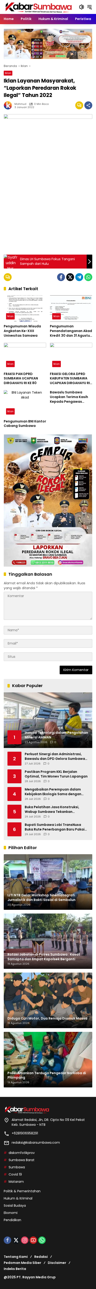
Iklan (8, 73)
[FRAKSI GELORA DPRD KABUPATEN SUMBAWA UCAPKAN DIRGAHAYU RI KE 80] (71, 356)
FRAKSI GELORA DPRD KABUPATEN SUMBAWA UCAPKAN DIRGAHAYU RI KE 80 (70, 378)
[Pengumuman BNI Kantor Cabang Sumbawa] (25, 403)
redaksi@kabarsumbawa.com (36, 1142)
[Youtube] (33, 1240)
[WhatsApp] (88, 277)
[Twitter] (70, 277)
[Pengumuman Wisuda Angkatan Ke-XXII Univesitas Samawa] (25, 308)
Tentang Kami (16, 1256)
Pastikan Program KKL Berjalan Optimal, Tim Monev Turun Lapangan (56, 774)
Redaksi (41, 1256)
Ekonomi (10, 1212)
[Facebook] (61, 277)
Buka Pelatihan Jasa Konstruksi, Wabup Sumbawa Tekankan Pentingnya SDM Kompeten (52, 809)
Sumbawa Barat (21, 1160)
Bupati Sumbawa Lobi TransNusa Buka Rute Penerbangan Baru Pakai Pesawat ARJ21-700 (55, 827)
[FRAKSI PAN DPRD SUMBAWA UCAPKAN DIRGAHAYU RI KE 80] (25, 356)
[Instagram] (24, 1240)
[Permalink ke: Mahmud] (9, 105)
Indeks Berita (15, 1268)
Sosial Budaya (15, 1205)
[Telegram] (79, 277)
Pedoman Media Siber (22, 1262)
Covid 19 (15, 1174)
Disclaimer (57, 1262)
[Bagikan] (88, 105)
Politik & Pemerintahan (22, 1191)
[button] (81, 7)
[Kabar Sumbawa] (39, 6)
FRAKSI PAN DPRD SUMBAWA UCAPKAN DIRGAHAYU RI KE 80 (21, 378)
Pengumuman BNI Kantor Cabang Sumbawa (25, 423)
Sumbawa (17, 1167)
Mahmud (20, 104)
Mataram (16, 1181)
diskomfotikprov (22, 1152)
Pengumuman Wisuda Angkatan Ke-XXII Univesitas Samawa (22, 331)
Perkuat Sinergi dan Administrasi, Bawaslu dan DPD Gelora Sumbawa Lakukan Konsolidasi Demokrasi (55, 756)
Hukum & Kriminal (18, 1198)
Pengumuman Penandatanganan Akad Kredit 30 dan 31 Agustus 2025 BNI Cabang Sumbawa (71, 331)
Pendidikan (12, 1220)
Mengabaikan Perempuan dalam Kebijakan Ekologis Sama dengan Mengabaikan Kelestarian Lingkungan (53, 791)
